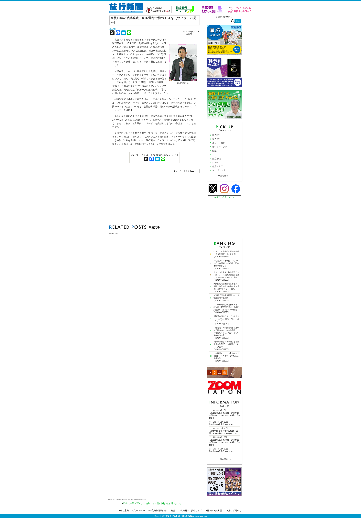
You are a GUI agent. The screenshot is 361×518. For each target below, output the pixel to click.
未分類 (112, 29)
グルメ (215, 162)
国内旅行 (216, 135)
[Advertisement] (155, 193)
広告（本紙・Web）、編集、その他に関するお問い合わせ (152, 503)
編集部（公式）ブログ (224, 197)
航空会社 (216, 158)
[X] (112, 33)
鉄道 (214, 150)
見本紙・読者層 (214, 510)
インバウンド (218, 170)
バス (214, 154)
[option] (224, 481)
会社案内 (124, 510)
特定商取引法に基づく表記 (162, 510)
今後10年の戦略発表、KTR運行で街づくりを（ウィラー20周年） (153, 20)
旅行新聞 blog (234, 510)
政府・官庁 (217, 166)
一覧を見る (223, 175)
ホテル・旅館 (218, 143)
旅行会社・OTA (219, 147)
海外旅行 (216, 139)
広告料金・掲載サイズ (191, 510)
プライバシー (139, 510)
